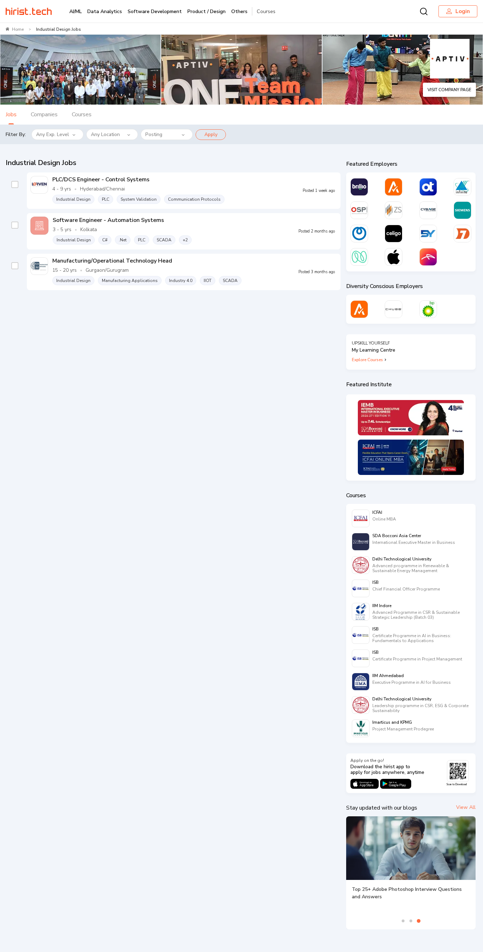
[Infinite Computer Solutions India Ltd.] (462, 187)
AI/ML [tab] (75, 11)
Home (18, 29)
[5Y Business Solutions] (428, 233)
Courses (266, 11)
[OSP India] (359, 210)
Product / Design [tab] (206, 11)
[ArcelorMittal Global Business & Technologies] (428, 257)
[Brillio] (359, 187)
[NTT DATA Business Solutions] (359, 233)
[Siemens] (462, 210)
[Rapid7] (462, 233)
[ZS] (393, 210)
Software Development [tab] (155, 11)
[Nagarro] (359, 257)
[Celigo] (393, 233)
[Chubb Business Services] (393, 309)
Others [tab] (239, 11)
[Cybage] (428, 210)
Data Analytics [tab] (104, 11)
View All (466, 807)
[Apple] (393, 257)
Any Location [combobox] (105, 134)
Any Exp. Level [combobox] (52, 134)
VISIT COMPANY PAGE (449, 90)
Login (462, 11)
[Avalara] (393, 187)
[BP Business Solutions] (428, 309)
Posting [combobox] (153, 134)
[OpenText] (428, 187)
